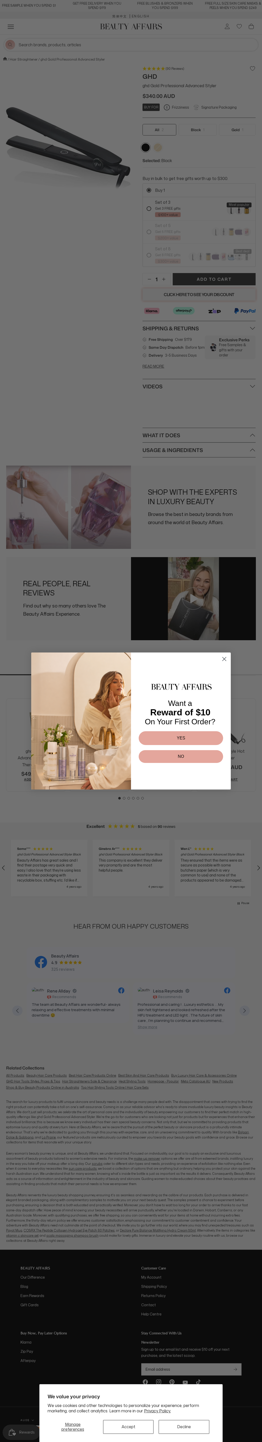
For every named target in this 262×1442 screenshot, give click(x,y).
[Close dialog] (224, 659)
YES (181, 738)
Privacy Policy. (157, 1411)
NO (181, 756)
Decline (184, 1426)
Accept (128, 1426)
